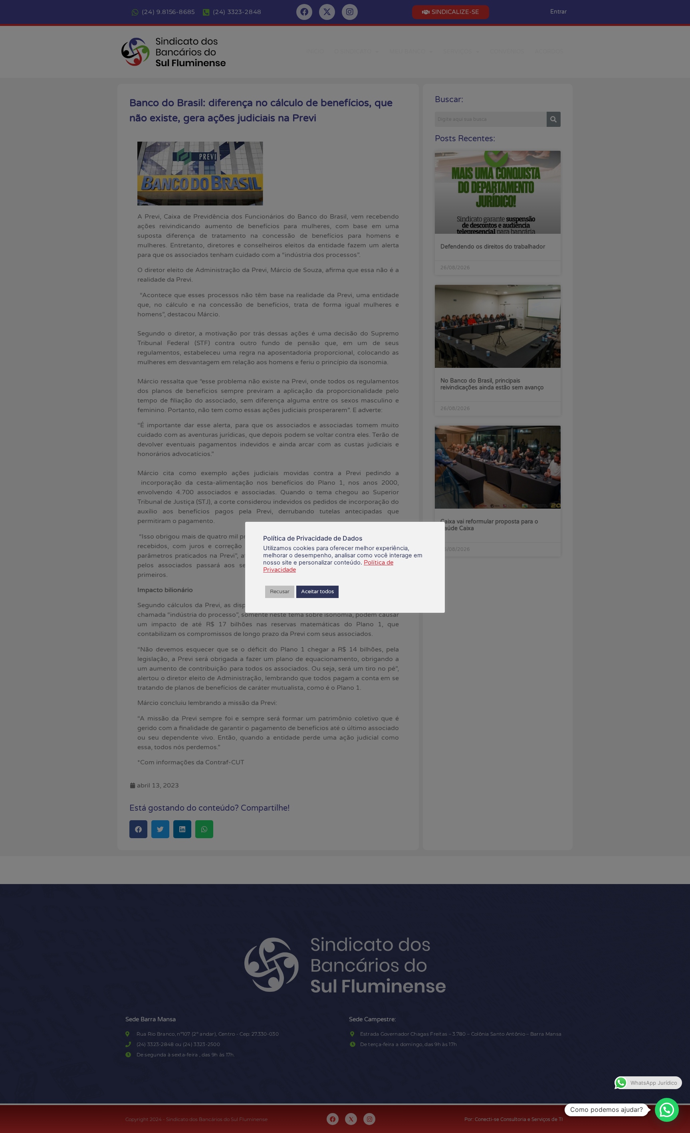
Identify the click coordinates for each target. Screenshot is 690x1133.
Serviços (457, 51)
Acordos (549, 51)
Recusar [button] (279, 591)
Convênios (507, 51)
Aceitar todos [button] (317, 591)
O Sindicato (352, 51)
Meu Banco (407, 51)
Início (315, 51)
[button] (667, 1110)
